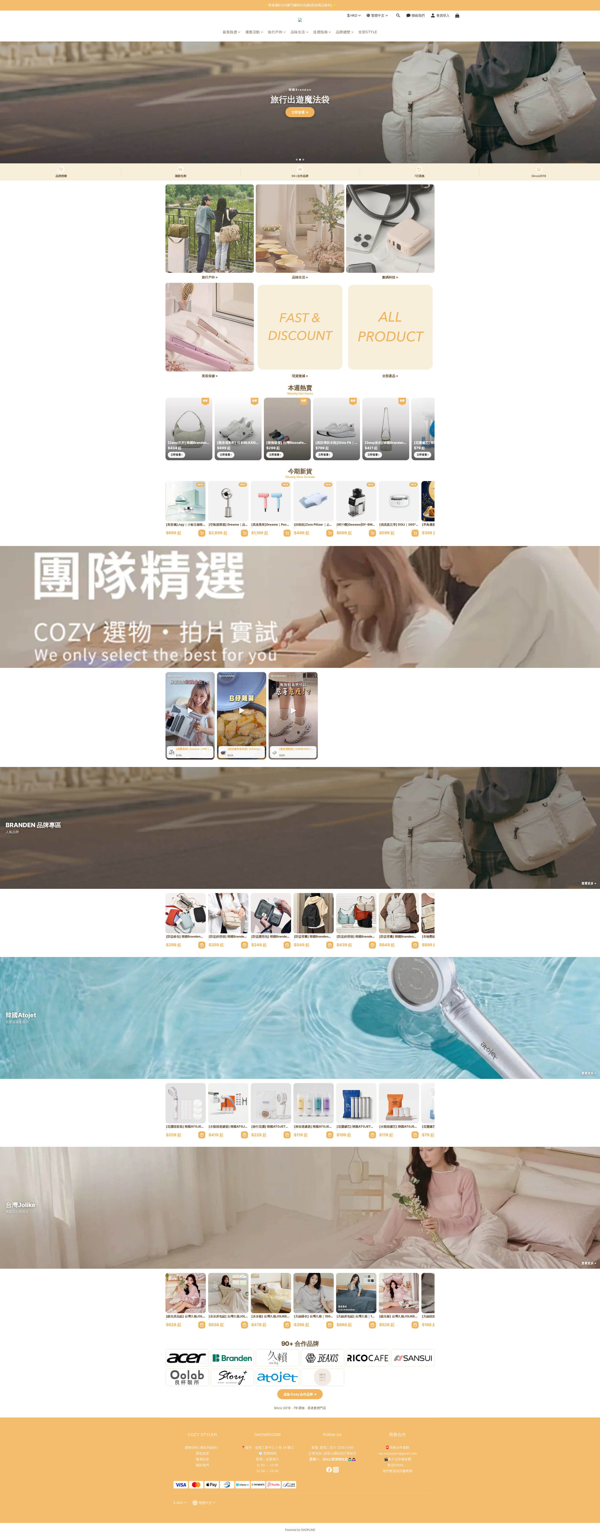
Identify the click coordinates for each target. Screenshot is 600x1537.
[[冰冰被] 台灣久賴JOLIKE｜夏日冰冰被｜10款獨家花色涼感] (271, 1293)
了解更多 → (300, 112)
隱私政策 (202, 1453)
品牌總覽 (343, 32)
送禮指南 (320, 32)
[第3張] (303, 160)
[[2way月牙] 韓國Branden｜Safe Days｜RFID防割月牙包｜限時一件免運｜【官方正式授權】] (188, 429)
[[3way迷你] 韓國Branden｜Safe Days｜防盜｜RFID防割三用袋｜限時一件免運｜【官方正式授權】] (385, 429)
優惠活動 (252, 32)
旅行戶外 (275, 32)
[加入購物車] (201, 533)
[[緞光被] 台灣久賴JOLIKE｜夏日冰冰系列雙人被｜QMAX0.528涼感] (399, 1293)
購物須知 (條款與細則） (202, 1447)
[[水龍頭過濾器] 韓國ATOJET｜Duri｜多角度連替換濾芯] (228, 1103)
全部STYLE (367, 32)
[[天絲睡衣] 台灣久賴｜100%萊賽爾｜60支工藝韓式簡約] (313, 1293)
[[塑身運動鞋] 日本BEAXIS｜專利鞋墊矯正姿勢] (238, 429)
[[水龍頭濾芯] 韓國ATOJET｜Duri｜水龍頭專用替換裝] (399, 1103)
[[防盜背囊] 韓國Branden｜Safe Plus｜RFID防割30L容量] (399, 913)
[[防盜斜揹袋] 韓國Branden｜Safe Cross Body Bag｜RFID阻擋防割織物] (228, 913)
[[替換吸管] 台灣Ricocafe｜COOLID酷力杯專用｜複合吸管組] (287, 429)
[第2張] (300, 160)
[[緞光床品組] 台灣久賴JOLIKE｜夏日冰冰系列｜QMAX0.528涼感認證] (185, 1293)
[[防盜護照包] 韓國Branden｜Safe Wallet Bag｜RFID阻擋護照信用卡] (271, 913)
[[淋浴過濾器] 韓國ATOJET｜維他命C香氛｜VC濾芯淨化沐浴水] (313, 1103)
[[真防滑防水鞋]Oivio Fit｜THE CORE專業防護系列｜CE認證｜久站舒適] (336, 429)
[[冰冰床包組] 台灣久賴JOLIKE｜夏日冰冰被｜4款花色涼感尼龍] (228, 1293)
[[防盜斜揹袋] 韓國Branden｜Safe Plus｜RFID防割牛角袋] (356, 913)
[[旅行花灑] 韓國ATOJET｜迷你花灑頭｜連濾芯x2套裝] (271, 1103)
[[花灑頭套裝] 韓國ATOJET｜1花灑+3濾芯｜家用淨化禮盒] (185, 1103)
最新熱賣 (230, 32)
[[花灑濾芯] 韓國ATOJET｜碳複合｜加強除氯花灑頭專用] (356, 1103)
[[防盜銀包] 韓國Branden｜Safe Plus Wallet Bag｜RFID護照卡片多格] (185, 913)
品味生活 (298, 32)
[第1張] (297, 160)
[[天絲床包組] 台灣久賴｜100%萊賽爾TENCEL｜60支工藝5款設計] (356, 1293)
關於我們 (202, 1465)
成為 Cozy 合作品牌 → (300, 1394)
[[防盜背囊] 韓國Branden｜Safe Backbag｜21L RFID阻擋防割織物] (313, 913)
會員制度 (202, 1459)
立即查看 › (176, 454)
